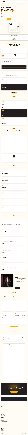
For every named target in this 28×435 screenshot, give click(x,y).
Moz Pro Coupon (4, 318)
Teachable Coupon (17, 317)
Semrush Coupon (4, 317)
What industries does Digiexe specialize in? (9, 344)
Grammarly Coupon (4, 321)
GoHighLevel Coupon (4, 322)
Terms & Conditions (3, 413)
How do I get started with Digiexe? (8, 379)
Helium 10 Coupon (4, 319)
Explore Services (13, 92)
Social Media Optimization (3, 420)
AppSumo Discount (18, 322)
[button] (26, 1)
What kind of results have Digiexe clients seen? (9, 350)
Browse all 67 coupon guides (14, 326)
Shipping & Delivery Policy (3, 415)
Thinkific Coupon (17, 318)
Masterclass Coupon (18, 321)
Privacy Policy (2, 412)
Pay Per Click (2, 419)
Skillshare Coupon (17, 320)
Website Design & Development (4, 421)
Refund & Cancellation (3, 414)
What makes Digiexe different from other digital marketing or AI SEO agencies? (13, 348)
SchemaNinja (2, 429)
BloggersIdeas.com (3, 430)
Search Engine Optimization (3, 418)
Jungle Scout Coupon (4, 320)
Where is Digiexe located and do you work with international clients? (11, 346)
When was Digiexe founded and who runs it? (9, 342)
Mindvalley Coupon (18, 319)
